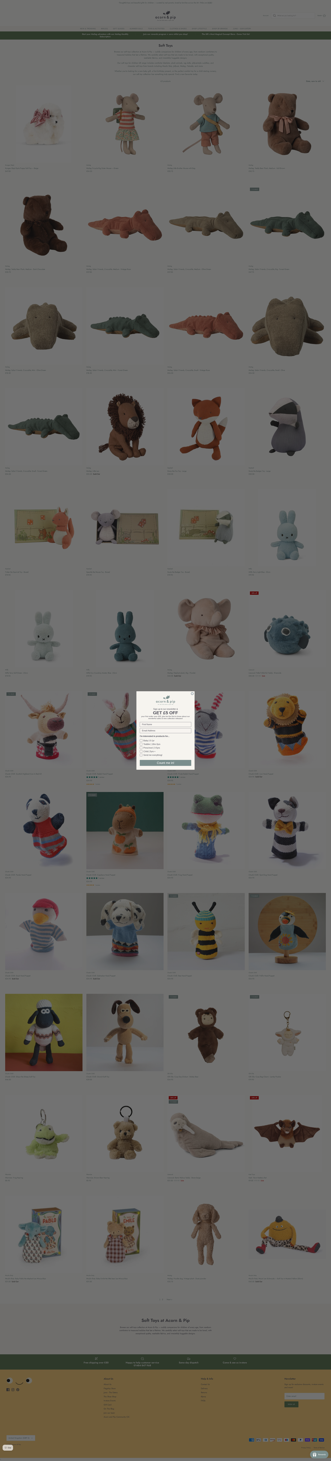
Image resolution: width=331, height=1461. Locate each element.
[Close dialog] (192, 693)
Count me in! (165, 763)
